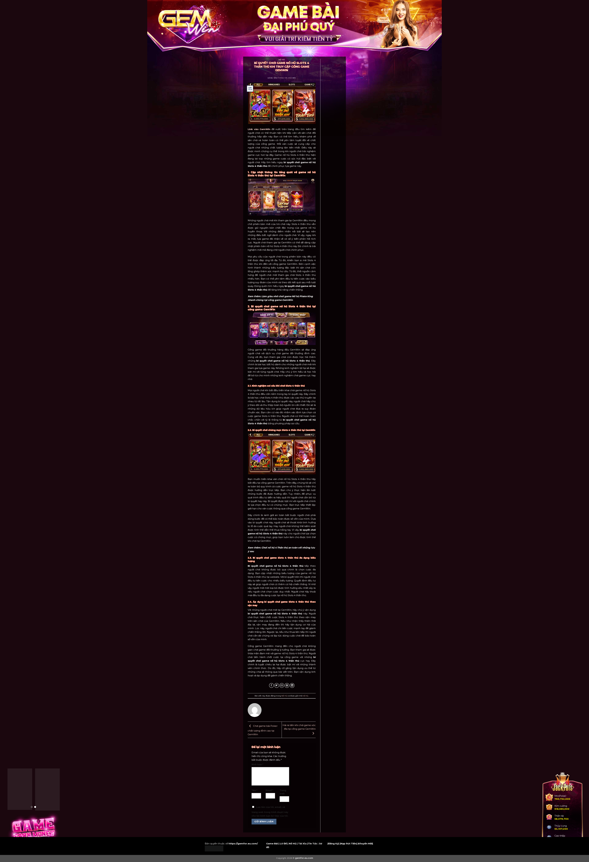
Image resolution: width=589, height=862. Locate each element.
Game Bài (272, 843)
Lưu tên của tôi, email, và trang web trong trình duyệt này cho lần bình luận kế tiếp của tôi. (270, 811)
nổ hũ (305, 696)
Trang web (283, 792)
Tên (254, 790)
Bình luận (257, 764)
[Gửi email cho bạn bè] (281, 685)
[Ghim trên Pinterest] (287, 685)
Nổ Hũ (282, 60)
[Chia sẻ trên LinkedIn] (292, 685)
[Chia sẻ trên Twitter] (276, 685)
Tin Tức (312, 843)
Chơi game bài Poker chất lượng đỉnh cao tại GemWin (262, 730)
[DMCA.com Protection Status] (214, 848)
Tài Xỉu (302, 843)
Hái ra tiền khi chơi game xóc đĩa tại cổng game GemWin (299, 727)
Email (269, 790)
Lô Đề (283, 843)
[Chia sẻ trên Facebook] (271, 685)
